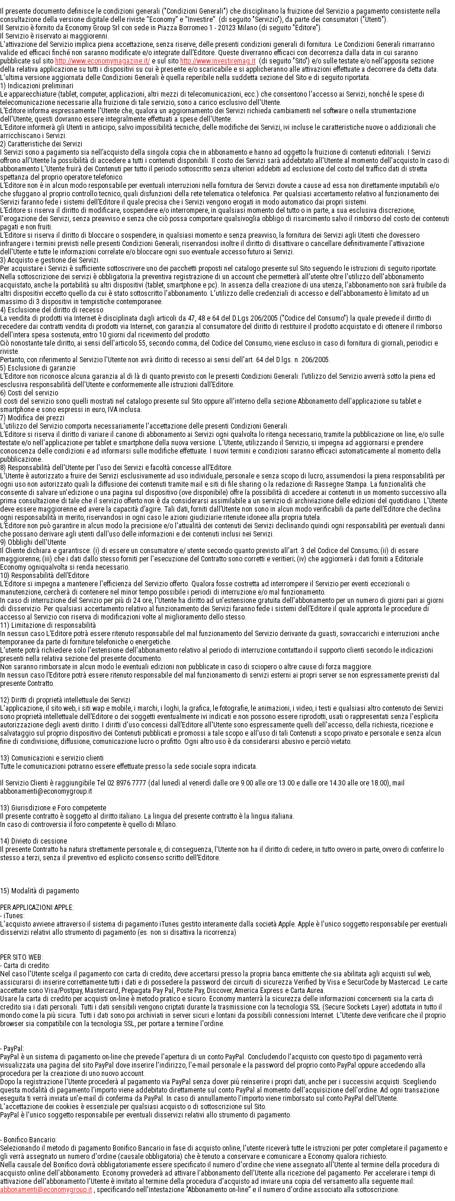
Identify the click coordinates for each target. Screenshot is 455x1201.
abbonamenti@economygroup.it (46, 1190)
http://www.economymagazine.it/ (102, 61)
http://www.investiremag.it (217, 61)
